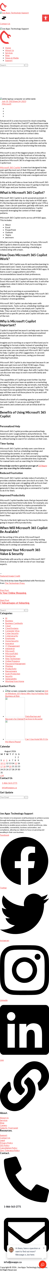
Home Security (12, 641)
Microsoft (6, 104)
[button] (45, 18)
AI (6, 618)
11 (4, 763)
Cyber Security (12, 633)
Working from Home (14, 681)
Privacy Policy (6, 1143)
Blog (7, 55)
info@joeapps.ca (9, 787)
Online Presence (12, 661)
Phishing (9, 666)
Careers (3, 1125)
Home (8, 47)
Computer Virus (12, 630)
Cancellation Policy (8, 1148)
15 (16, 763)
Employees (10, 638)
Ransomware (11, 671)
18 (4, 766)
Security (9, 676)
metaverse (10, 648)
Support (8, 60)
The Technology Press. (15, 583)
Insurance (9, 643)
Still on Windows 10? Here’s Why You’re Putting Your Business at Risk (26, 693)
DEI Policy (4, 1145)
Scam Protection (12, 673)
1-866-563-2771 (9, 783)
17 (1, 766)
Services (9, 53)
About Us (9, 50)
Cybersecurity (11, 636)
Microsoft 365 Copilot (10, 167)
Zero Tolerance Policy (10, 1150)
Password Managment (15, 663)
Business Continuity (14, 623)
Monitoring (10, 656)
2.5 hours (42, 465)
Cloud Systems (11, 628)
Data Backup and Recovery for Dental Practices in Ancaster (24, 717)
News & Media (12, 58)
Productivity (10, 668)
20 (10, 766)
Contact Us (5, 23)
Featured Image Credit (10, 576)
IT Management (12, 646)
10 (1, 763)
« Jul (2, 775)
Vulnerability (11, 678)
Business (9, 620)
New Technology (12, 658)
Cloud (8, 625)
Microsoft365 (11, 653)
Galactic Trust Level (9, 1128)
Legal (2, 1140)
